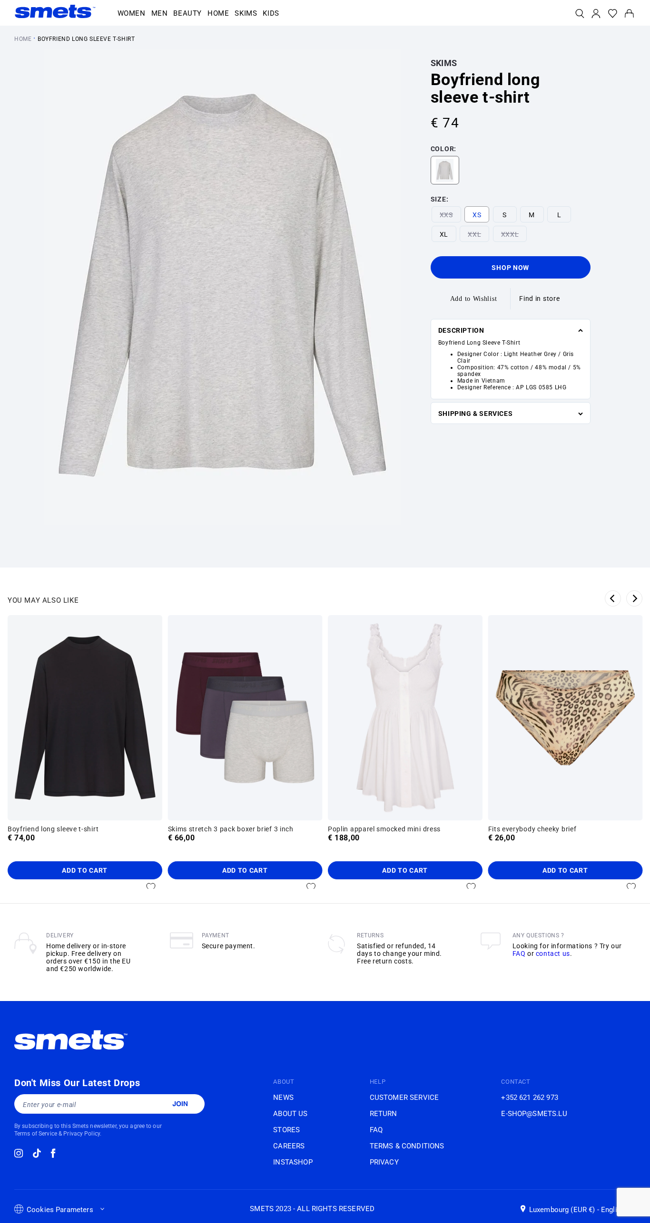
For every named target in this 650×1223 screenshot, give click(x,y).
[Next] (634, 598)
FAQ (519, 953)
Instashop (292, 1162)
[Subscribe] (179, 1104)
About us (290, 1113)
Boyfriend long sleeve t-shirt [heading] (53, 829)
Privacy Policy (81, 1133)
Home (22, 39)
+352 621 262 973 (529, 1097)
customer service (404, 1097)
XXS (446, 215)
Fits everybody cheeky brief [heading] (532, 829)
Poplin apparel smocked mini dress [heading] (384, 829)
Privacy (384, 1162)
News (283, 1097)
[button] (131, 14)
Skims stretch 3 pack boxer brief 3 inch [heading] (231, 829)
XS (477, 215)
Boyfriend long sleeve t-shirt (86, 39)
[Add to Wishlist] (150, 887)
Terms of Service (35, 1133)
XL (444, 234)
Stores (286, 1130)
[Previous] (613, 598)
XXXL (510, 234)
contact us (553, 953)
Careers (289, 1146)
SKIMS (444, 63)
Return (383, 1113)
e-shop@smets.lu (534, 1113)
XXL (474, 234)
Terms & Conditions (407, 1146)
